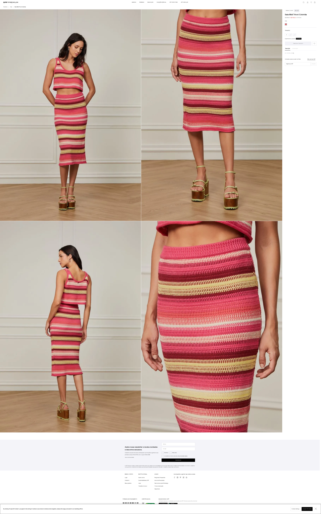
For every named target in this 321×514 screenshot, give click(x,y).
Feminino (166, 452)
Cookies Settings (295, 508)
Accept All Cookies (307, 508)
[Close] (316, 509)
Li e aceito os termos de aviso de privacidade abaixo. (176, 456)
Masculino (174, 452)
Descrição (287, 48)
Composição (295, 48)
